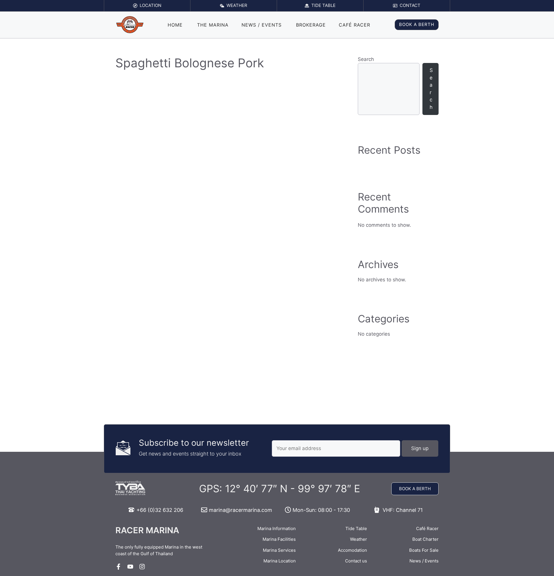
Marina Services (279, 550)
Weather (358, 539)
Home (175, 25)
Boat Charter (425, 539)
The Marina (213, 25)
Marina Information (276, 528)
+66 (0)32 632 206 (159, 510)
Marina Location (279, 561)
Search (366, 59)
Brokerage (311, 25)
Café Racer (354, 25)
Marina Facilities (279, 539)
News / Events (262, 25)
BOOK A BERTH (416, 24)
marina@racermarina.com (240, 510)
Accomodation (352, 550)
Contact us (356, 561)
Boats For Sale (424, 550)
